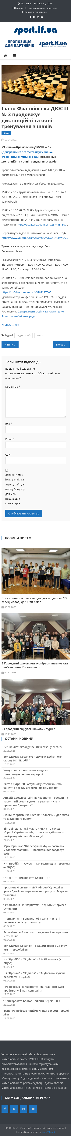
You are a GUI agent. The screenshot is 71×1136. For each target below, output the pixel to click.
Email (10, 439)
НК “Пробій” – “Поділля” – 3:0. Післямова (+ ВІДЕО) (32, 961)
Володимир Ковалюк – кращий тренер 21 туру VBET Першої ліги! (35, 947)
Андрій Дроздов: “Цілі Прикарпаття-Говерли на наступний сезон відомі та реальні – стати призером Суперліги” (35, 801)
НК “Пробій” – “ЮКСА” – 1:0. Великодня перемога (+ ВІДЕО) (36, 865)
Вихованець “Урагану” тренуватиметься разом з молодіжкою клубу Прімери (63, 344)
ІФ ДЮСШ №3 (10, 325)
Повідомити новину (35, 11)
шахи (40, 335)
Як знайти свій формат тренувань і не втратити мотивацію (35, 934)
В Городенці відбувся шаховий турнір (28, 729)
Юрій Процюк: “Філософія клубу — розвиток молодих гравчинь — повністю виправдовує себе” (33, 849)
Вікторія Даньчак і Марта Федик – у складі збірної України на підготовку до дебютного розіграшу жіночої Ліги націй (33, 832)
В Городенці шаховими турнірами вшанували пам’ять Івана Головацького (35, 665)
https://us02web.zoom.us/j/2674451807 (41, 224)
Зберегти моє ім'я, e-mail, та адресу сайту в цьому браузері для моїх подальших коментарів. (15, 489)
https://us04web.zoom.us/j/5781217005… (27, 292)
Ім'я (8, 423)
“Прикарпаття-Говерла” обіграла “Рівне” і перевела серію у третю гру (31, 920)
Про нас (18, 7)
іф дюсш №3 (23, 335)
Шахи (6, 133)
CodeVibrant (48, 1132)
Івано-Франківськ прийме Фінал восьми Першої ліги (36, 1012)
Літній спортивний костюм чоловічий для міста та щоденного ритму (36, 816)
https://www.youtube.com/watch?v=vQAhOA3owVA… (35, 238)
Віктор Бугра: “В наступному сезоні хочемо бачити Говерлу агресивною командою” (32, 786)
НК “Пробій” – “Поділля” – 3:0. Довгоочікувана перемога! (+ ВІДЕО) (34, 975)
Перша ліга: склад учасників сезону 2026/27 (32, 747)
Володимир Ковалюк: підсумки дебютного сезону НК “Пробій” (32, 758)
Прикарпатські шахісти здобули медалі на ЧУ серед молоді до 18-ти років (34, 600)
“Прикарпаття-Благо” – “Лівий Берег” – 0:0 (31, 1001)
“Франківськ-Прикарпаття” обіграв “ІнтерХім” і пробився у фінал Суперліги (34, 988)
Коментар (12, 386)
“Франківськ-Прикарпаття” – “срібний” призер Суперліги (34, 906)
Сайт (8, 454)
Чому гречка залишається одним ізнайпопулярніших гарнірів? (25, 772)
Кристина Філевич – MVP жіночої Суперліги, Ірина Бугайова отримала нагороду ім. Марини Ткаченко (35, 891)
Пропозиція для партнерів (42, 7)
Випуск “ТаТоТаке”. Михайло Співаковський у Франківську (12, 344)
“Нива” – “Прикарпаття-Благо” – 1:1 (27, 878)
